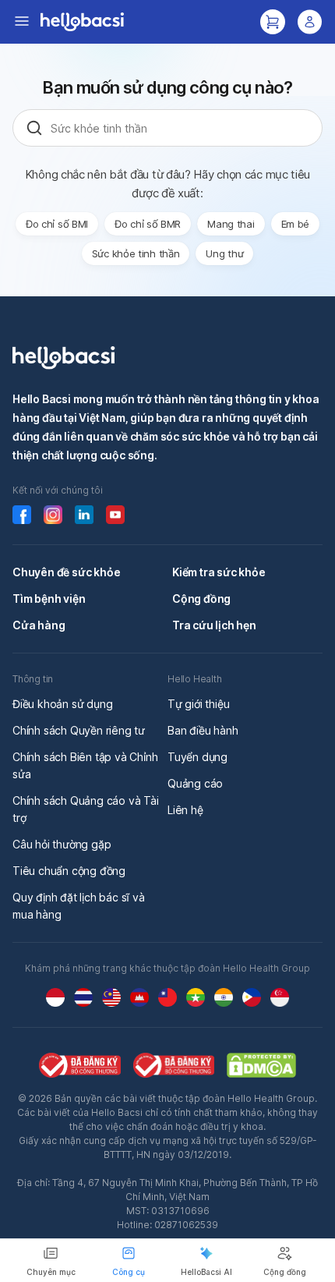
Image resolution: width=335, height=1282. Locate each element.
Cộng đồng (201, 598)
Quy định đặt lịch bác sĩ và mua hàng (78, 906)
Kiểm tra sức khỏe (219, 572)
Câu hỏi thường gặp (61, 844)
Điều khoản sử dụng (62, 703)
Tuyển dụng (197, 756)
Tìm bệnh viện (48, 598)
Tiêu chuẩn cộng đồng (68, 870)
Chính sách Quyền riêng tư (78, 730)
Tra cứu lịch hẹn (214, 625)
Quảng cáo (195, 783)
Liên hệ (185, 809)
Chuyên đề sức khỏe (66, 572)
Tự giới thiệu (198, 703)
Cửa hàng (38, 625)
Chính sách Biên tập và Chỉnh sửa (84, 765)
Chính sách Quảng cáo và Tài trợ (85, 809)
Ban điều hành (203, 730)
